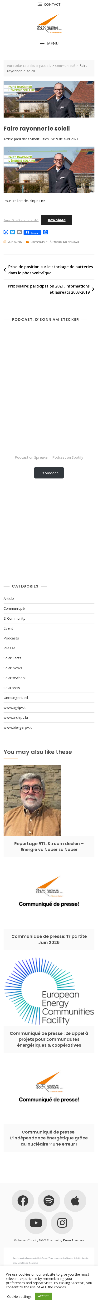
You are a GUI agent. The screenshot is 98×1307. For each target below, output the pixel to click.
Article (9, 598)
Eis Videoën (49, 472)
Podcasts (11, 638)
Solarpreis (12, 687)
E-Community (14, 618)
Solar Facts (12, 658)
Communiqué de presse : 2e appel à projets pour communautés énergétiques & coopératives (49, 1039)
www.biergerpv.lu (18, 727)
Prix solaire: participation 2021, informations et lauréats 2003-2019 (49, 289)
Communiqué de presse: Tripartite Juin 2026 (49, 939)
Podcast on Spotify (67, 457)
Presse (57, 242)
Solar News (71, 242)
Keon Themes (73, 1240)
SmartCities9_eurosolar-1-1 (21, 220)
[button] (49, 43)
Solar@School (14, 677)
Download (57, 220)
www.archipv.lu (16, 717)
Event (8, 628)
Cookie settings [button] (19, 1296)
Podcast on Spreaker (32, 457)
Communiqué (40, 242)
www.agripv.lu (15, 707)
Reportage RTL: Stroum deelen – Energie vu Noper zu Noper (49, 846)
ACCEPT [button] (43, 1296)
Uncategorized (16, 697)
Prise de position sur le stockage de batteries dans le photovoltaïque (50, 269)
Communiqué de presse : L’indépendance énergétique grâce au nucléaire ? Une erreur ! (49, 1138)
